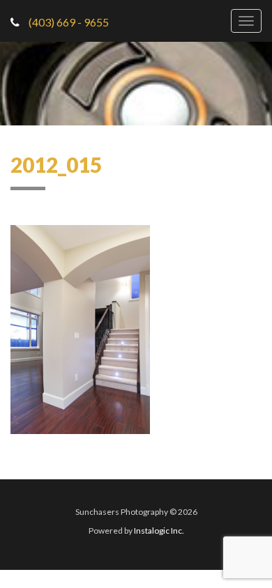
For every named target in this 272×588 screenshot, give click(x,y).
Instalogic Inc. (159, 530)
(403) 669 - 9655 (68, 22)
